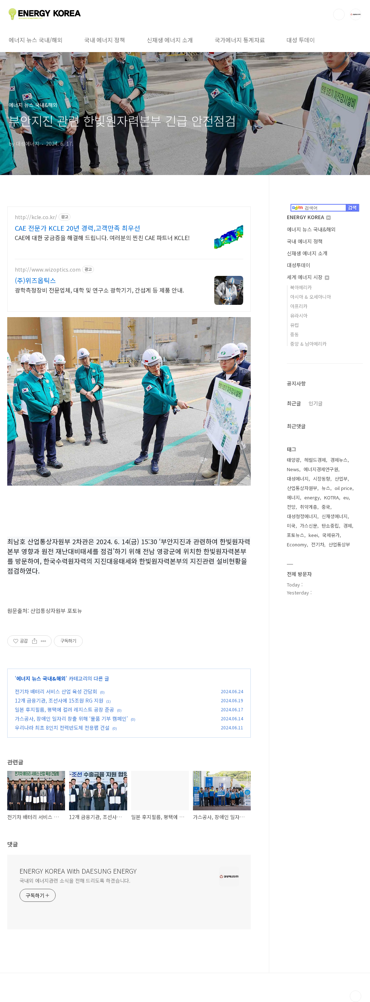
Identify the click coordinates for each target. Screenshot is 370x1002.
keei (313, 535)
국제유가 (331, 535)
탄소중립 (330, 525)
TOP (355, 996)
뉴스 (326, 488)
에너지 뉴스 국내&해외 (41, 678)
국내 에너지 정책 (104, 39)
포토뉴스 (295, 535)
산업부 (341, 478)
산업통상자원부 (302, 488)
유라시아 (298, 315)
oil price (343, 488)
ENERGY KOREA (306, 217)
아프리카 (298, 306)
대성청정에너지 (302, 516)
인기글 (316, 403)
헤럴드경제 (315, 459)
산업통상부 (339, 544)
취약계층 (308, 506)
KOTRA (331, 497)
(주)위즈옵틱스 (35, 280)
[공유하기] (34, 641)
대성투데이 (298, 265)
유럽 (294, 324)
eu (346, 497)
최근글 (294, 403)
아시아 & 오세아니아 (310, 296)
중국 (326, 506)
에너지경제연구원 (321, 469)
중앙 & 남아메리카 (308, 343)
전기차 (317, 544)
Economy (297, 544)
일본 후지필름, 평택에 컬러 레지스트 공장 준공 (64, 709)
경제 (347, 525)
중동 (294, 334)
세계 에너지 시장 (305, 277)
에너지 (293, 497)
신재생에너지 (335, 516)
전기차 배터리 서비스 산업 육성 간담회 (56, 691)
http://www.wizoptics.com (48, 270)
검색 (339, 14)
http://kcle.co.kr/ (36, 217)
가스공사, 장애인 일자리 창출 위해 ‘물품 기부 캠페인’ (71, 718)
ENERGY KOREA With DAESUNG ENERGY (78, 870)
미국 (291, 525)
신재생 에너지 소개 (170, 39)
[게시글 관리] (43, 641)
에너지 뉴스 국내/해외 (36, 39)
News (293, 469)
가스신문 (308, 525)
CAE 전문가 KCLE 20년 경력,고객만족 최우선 (77, 227)
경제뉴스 (339, 459)
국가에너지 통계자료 (240, 39)
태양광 (293, 459)
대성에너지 (298, 478)
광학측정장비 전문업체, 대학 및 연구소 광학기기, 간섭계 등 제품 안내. (99, 290)
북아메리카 (301, 287)
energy (312, 497)
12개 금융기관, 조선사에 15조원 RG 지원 (59, 700)
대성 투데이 (301, 39)
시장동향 (321, 478)
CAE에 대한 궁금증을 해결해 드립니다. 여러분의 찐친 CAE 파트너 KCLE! (102, 237)
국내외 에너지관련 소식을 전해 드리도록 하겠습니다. (75, 880)
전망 (291, 506)
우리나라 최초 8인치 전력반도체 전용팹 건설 (62, 727)
